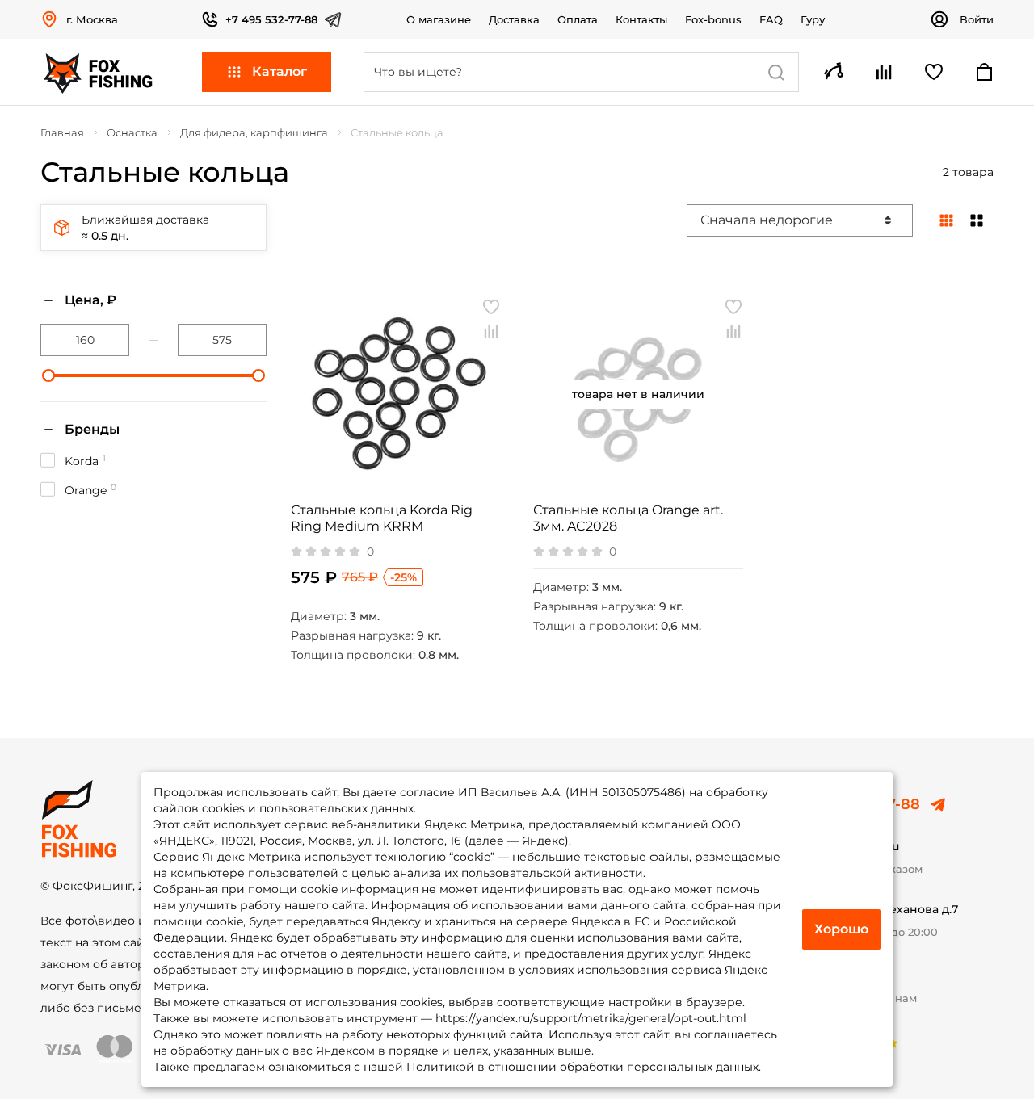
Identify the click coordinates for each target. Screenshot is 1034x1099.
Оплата (577, 19)
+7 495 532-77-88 (271, 19)
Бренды (92, 429)
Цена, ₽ (90, 300)
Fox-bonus (713, 19)
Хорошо (841, 929)
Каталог (279, 71)
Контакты (641, 19)
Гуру (813, 19)
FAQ (771, 19)
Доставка (514, 19)
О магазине (438, 19)
